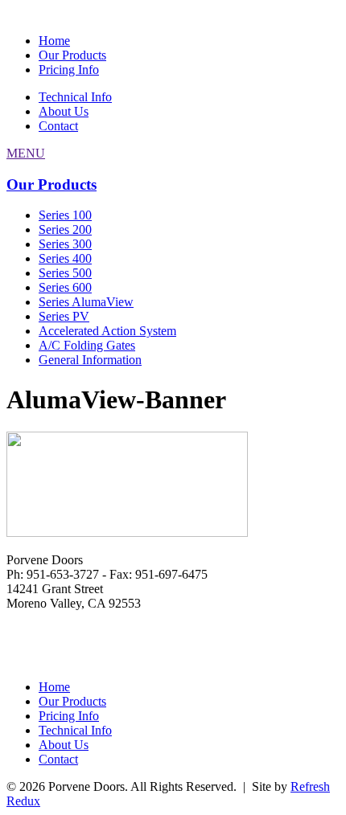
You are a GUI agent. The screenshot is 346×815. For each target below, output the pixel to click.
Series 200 (65, 229)
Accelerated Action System (107, 331)
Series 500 (65, 273)
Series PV (64, 316)
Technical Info (75, 97)
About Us (64, 111)
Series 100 (65, 215)
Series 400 (65, 258)
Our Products (72, 55)
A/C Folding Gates (87, 345)
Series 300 (65, 244)
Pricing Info (69, 69)
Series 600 (65, 287)
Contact (58, 126)
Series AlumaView (86, 302)
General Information (90, 360)
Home (54, 40)
